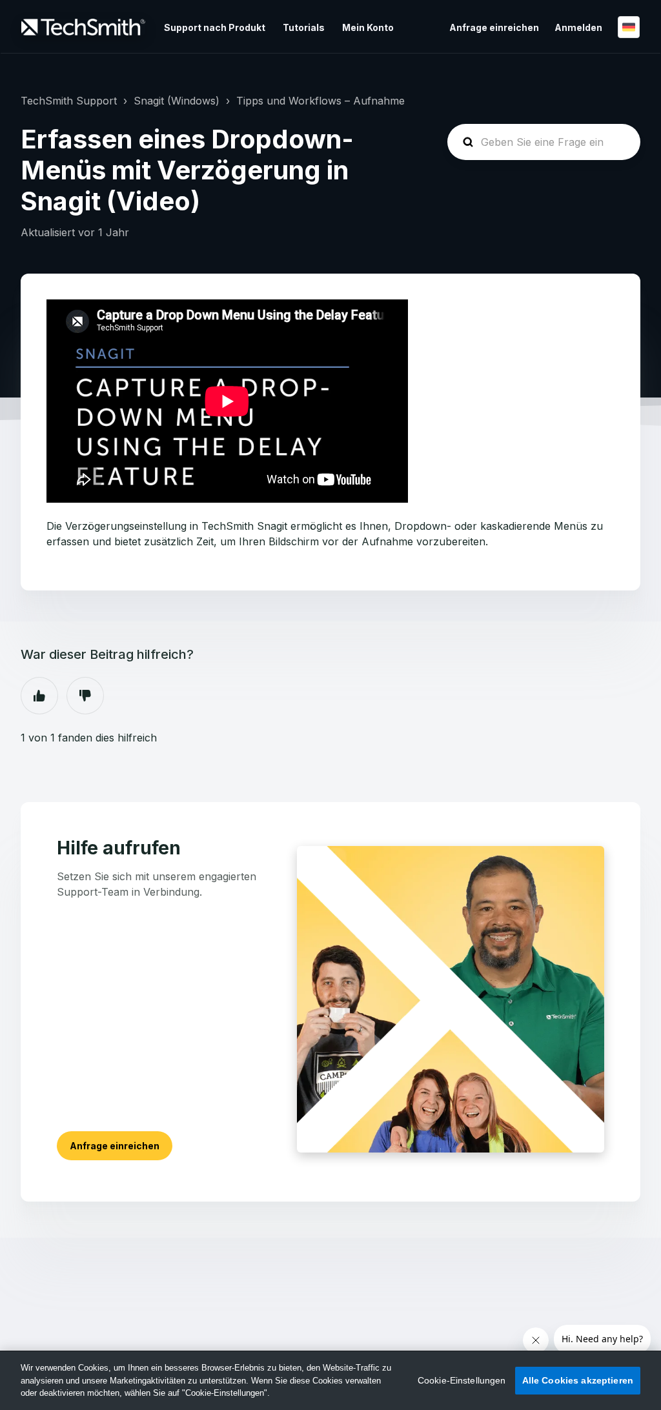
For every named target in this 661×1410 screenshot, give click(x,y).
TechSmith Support (69, 100)
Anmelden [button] (578, 27)
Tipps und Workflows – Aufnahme (320, 100)
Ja (39, 695)
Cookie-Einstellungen (462, 1380)
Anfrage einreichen (494, 27)
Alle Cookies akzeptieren (577, 1380)
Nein (85, 695)
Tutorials (304, 27)
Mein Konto (368, 27)
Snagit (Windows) (176, 100)
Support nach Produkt (214, 27)
